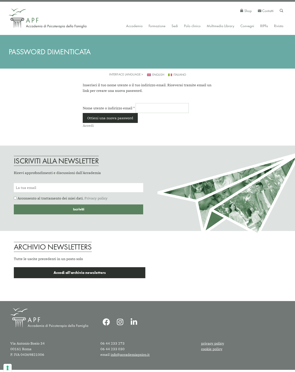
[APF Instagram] (120, 322)
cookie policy (211, 349)
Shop (247, 10)
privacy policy (212, 343)
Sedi (174, 26)
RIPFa (264, 26)
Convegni (247, 26)
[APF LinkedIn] (134, 322)
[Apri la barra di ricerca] (281, 11)
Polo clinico (192, 26)
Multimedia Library (220, 26)
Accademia (134, 26)
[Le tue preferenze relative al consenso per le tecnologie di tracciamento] (7, 368)
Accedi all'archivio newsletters (80, 272)
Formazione (157, 26)
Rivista (278, 26)
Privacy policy (96, 198)
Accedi (88, 125)
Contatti (267, 10)
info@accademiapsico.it (130, 354)
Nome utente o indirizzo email (109, 108)
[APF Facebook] (106, 322)
